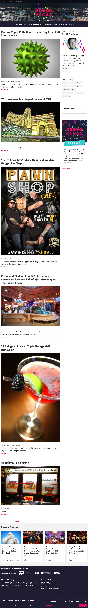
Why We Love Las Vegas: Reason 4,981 (26, 99)
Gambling (25, 24)
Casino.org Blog (45, 586)
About (60, 24)
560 (44, 521)
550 (41, 521)
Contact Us (4, 600)
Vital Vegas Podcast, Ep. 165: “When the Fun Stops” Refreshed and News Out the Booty (74, 152)
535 (34, 521)
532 (24, 521)
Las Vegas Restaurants (76, 82)
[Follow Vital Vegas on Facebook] (71, 24)
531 (21, 521)
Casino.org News (45, 582)
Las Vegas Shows (79, 92)
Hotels (20, 24)
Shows (30, 24)
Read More (64, 71)
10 (16, 521)
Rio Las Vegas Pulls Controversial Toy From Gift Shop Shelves (30, 33)
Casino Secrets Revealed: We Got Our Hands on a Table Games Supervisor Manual (33, 551)
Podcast (65, 24)
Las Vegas (65, 82)
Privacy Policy (30, 600)
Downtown (55, 24)
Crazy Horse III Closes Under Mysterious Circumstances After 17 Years (77, 550)
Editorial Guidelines (20, 600)
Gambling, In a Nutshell (15, 462)
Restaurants (36, 24)
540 (38, 521)
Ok (83, 605)
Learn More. (49, 605)
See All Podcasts (66, 168)
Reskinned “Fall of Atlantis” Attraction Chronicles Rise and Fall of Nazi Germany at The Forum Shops (28, 279)
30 (18, 521)
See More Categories (67, 100)
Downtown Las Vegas (67, 92)
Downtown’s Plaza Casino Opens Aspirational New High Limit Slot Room (54, 550)
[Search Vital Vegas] (73, 24)
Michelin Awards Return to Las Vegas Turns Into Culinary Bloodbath (10, 550)
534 (31, 521)
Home (16, 24)
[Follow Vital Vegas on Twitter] (69, 24)
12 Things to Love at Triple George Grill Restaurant (25, 348)
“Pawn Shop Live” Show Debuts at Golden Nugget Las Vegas (27, 161)
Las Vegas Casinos (78, 86)
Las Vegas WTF (66, 96)
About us (10, 600)
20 (17, 521)
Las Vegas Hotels (67, 86)
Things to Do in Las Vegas (46, 24)
